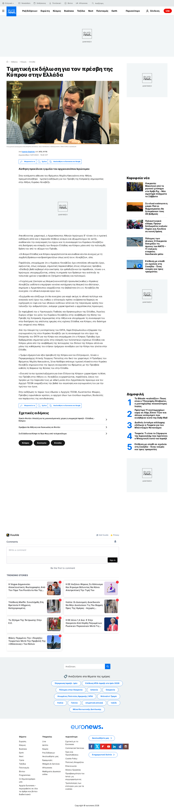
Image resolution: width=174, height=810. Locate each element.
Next (90, 10)
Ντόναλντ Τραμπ (109, 696)
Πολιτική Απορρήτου (74, 762)
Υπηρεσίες (47, 737)
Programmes (24, 775)
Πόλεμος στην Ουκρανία (71, 690)
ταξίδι (114, 703)
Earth (114, 10)
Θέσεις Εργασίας (73, 769)
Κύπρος (25, 443)
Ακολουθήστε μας (50, 756)
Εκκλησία (41, 443)
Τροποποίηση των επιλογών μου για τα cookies (74, 786)
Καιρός (45, 749)
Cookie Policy (71, 758)
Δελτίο (45, 745)
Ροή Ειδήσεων (29, 10)
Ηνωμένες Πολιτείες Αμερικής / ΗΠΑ (75, 696)
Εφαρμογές (47, 760)
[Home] (7, 62)
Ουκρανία (110, 690)
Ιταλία (60, 703)
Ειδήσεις (14, 62)
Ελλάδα (32, 62)
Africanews (47, 767)
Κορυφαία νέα (138, 178)
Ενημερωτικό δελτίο (102, 754)
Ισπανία (94, 690)
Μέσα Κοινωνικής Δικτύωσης (87, 709)
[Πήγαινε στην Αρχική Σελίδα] (11, 11)
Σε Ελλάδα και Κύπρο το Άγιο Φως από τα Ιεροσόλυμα (42, 433)
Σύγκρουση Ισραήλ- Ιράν (66, 683)
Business (69, 10)
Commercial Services (74, 748)
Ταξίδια (81, 10)
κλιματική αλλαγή (94, 703)
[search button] (93, 3)
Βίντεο (22, 771)
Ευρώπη (45, 10)
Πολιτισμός (102, 10)
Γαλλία (74, 703)
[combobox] (106, 3)
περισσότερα (71, 737)
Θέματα (22, 737)
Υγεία (21, 760)
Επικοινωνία (71, 766)
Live (168, 11)
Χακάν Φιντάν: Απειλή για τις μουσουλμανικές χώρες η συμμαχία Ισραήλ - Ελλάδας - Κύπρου (57, 419)
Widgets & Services (51, 764)
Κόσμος (57, 10)
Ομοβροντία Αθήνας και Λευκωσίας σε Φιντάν (39, 427)
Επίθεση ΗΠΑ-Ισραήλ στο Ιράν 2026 (102, 683)
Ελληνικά (8, 3)
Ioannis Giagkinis (28, 152)
